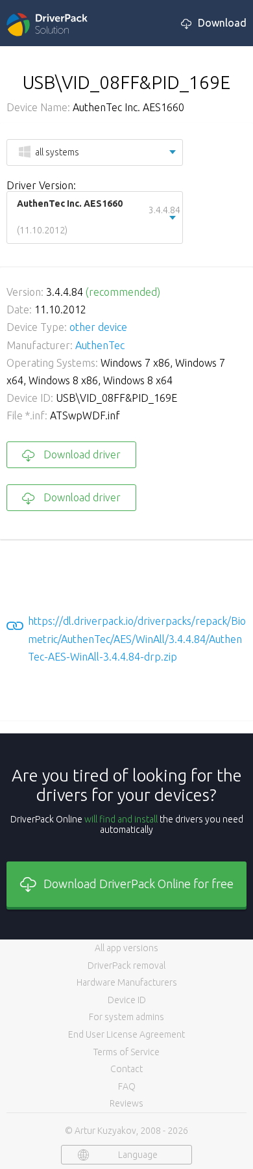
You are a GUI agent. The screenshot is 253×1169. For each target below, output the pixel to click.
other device (98, 327)
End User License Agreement (126, 1034)
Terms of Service (126, 1052)
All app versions (126, 948)
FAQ (127, 1086)
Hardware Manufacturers (127, 982)
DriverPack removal (126, 965)
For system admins (126, 1017)
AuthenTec (100, 345)
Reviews (126, 1103)
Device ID (127, 1000)
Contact (126, 1069)
